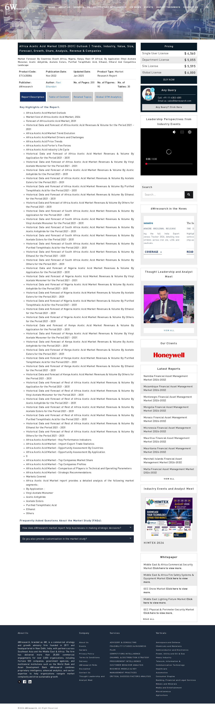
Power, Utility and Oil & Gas (170, 654)
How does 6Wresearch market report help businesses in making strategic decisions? (71, 528)
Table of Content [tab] (59, 97)
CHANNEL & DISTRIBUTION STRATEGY (129, 658)
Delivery (83, 661)
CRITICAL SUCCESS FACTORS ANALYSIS (130, 676)
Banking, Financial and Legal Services (176, 680)
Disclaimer (85, 669)
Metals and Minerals (166, 684)
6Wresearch (30, 708)
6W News (135, 7)
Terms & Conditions (89, 658)
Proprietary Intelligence (110, 7)
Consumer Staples (165, 676)
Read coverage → (181, 251)
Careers (83, 650)
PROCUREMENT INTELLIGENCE (125, 661)
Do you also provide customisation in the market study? (54, 539)
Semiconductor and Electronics (172, 650)
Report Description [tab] (33, 97)
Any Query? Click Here (169, 107)
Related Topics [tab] (83, 97)
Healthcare (161, 669)
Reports (79, 7)
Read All (149, 619)
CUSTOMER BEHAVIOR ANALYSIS (126, 665)
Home (52, 7)
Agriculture (162, 695)
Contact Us (190, 7)
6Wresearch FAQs (88, 665)
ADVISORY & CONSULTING (123, 643)
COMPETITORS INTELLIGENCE (125, 654)
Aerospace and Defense (168, 643)
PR (88, 7)
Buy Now (169, 80)
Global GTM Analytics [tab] (108, 97)
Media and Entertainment (169, 688)
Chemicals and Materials (169, 646)
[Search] (189, 194)
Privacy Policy (86, 654)
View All (169, 331)
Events (148, 7)
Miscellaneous (163, 692)
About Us (64, 7)
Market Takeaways (168, 7)
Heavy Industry (164, 658)
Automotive (162, 673)
